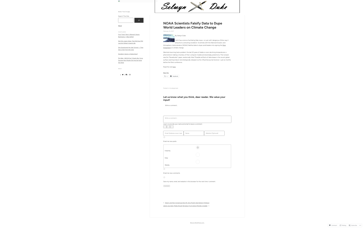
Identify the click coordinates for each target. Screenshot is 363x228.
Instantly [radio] (167, 151)
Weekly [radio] (167, 165)
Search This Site (123, 16)
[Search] (138, 20)
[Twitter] (122, 75)
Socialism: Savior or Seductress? (128, 54)
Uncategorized (173, 88)
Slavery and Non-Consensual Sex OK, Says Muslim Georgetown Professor (187, 203)
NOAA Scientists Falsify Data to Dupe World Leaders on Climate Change (192, 25)
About (120, 26)
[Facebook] (126, 75)
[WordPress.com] (165, 126)
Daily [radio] (166, 158)
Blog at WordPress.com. (197, 223)
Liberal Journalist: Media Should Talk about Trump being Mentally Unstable (185, 206)
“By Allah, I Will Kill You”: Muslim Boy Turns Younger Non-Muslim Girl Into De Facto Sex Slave (130, 60)
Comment (166, 186)
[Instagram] (130, 75)
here (174, 67)
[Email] (171, 126)
